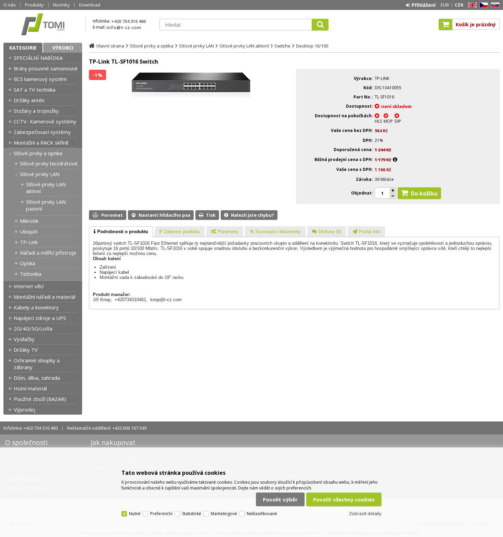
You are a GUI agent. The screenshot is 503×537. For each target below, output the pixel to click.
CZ (482, 5)
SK (494, 5)
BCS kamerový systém (40, 79)
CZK (459, 5)
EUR (445, 5)
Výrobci (62, 47)
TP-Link (29, 242)
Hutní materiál (30, 388)
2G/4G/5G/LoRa (33, 328)
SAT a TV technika (34, 89)
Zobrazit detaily (365, 513)
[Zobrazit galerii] (191, 96)
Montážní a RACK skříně (41, 142)
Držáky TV (26, 349)
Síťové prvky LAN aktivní (46, 187)
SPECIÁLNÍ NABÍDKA (38, 57)
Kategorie (23, 47)
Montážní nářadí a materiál (44, 296)
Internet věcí (28, 286)
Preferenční (161, 513)
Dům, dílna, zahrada (37, 377)
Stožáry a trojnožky (36, 110)
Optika (27, 263)
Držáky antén (29, 100)
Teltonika (30, 273)
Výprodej (24, 409)
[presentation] (121, 232)
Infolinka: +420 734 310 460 (30, 428)
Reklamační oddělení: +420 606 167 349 (106, 428)
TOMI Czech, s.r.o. (42, 24)
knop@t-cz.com (166, 299)
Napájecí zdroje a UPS (40, 317)
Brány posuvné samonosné (46, 68)
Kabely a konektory (36, 307)
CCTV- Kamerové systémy (45, 121)
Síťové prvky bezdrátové (49, 163)
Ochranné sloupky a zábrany (37, 364)
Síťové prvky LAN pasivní (46, 205)
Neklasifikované (262, 513)
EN (471, 5)
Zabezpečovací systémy (42, 132)
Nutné (135, 513)
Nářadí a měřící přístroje (48, 252)
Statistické (191, 513)
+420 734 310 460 (128, 21)
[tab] (121, 231)
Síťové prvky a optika (38, 153)
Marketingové (224, 513)
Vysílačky (24, 339)
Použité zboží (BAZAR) (40, 398)
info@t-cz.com (123, 27)
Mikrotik (29, 220)
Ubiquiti (29, 231)
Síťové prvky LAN (40, 174)
